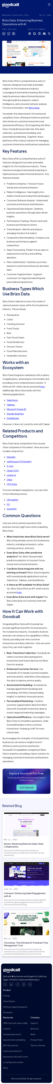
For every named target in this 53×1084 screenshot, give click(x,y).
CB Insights (12, 499)
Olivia (9, 479)
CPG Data (12, 484)
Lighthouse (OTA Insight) (19, 461)
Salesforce (12, 400)
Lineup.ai (11, 475)
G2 (8, 504)
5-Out (10, 466)
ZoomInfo (12, 508)
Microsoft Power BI (16, 409)
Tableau (11, 404)
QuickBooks (13, 418)
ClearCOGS (13, 470)
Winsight (11, 457)
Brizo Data (34, 107)
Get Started (26, 787)
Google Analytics (15, 413)
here (42, 386)
